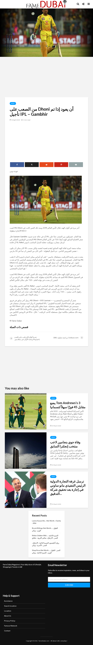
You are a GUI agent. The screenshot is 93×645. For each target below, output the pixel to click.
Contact (7, 631)
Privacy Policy (9, 621)
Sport (13, 103)
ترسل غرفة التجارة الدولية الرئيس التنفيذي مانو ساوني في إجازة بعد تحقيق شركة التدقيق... (67, 487)
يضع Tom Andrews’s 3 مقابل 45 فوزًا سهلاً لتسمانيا (67, 405)
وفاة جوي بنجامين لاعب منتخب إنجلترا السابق (65, 444)
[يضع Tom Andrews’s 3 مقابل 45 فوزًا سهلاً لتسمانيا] (25, 411)
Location (7, 611)
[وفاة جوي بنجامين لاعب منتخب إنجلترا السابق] (25, 450)
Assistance (8, 601)
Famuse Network (10, 626)
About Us (7, 616)
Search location (10, 606)
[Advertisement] (46, 77)
